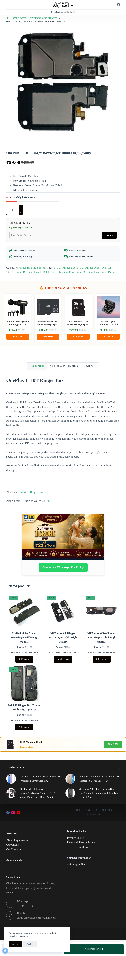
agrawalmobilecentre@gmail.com (36, 917)
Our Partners (13, 849)
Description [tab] (37, 366)
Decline (30, 944)
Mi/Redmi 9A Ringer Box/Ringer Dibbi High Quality (24, 637)
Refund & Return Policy (81, 842)
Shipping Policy (76, 864)
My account (93, 815)
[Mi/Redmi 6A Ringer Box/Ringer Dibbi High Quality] (63, 611)
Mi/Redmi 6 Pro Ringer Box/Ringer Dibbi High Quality (101, 637)
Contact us (90, 810)
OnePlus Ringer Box (76, 272)
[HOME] (7, 18)
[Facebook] (8, 812)
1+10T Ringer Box (65, 267)
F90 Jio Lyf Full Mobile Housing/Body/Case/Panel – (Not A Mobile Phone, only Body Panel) (37, 793)
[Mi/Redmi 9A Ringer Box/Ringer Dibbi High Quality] (24, 611)
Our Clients (13, 844)
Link (48, 500)
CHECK (109, 235)
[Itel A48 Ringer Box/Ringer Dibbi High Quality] (24, 683)
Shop (77, 810)
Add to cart (24, 659)
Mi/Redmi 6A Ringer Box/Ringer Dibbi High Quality (63, 637)
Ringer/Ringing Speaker (32, 267)
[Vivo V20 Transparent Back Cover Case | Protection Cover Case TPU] (11, 779)
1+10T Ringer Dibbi (88, 267)
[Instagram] (13, 812)
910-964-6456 (25, 905)
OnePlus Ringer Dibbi (102, 272)
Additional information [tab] (64, 366)
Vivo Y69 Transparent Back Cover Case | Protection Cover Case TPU (99, 778)
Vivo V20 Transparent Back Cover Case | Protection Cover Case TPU (39, 778)
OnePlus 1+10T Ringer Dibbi (46, 272)
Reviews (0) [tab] (90, 366)
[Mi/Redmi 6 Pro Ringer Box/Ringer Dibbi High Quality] (102, 611)
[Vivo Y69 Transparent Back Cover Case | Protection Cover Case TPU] (70, 779)
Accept (15, 944)
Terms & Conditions (78, 847)
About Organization (17, 840)
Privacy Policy (75, 837)
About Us (107, 810)
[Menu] (7, 4)
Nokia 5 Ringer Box (31, 492)
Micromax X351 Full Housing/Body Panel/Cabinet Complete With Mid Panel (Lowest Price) (99, 793)
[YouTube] (18, 812)
